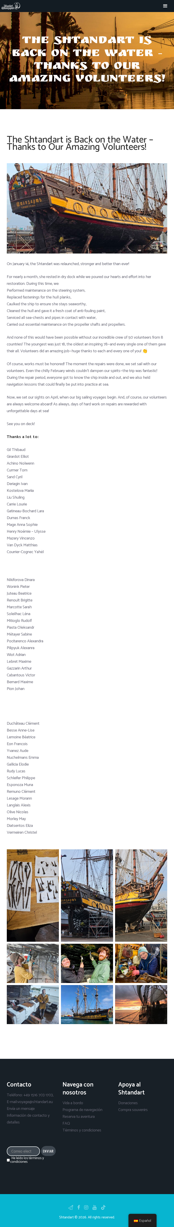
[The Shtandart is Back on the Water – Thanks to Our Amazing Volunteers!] (87, 208)
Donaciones (128, 1103)
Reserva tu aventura (79, 1116)
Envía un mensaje (21, 1108)
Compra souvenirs (133, 1109)
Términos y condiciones (82, 1130)
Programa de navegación (82, 1109)
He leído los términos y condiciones (27, 1160)
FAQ (66, 1123)
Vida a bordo (73, 1103)
